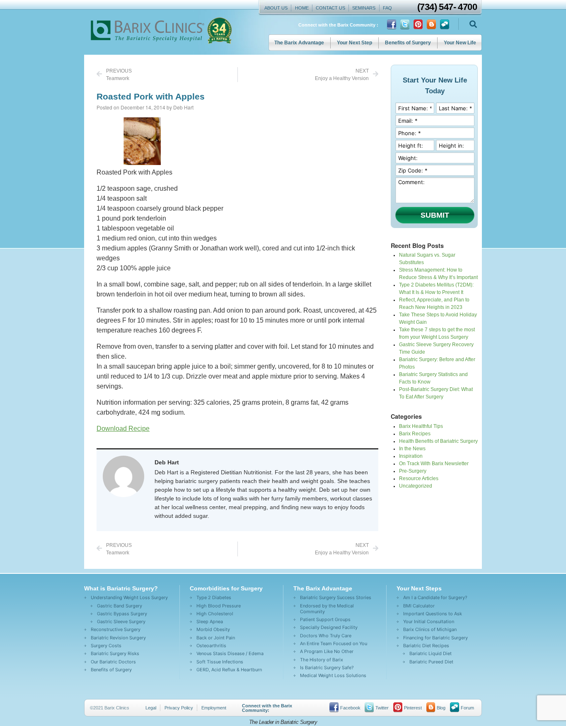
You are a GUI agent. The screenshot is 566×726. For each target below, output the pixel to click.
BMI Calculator (419, 606)
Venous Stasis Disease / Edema (230, 653)
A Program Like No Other (326, 651)
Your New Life (460, 43)
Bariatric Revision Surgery (118, 638)
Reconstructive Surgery (115, 629)
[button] (473, 24)
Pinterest (413, 707)
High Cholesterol (214, 614)
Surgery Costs (106, 645)
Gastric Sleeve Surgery (121, 621)
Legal (150, 707)
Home (302, 7)
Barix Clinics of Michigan (430, 629)
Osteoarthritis (211, 645)
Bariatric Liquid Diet (430, 653)
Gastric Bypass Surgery (122, 614)
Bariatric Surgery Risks (115, 653)
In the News (412, 449)
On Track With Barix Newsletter (434, 463)
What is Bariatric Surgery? (121, 588)
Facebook (350, 707)
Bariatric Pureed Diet (431, 662)
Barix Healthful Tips (421, 426)
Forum (467, 707)
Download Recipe (123, 428)
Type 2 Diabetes (213, 597)
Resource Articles (418, 478)
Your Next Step (354, 43)
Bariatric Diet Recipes (426, 645)
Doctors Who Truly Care (325, 636)
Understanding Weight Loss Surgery (129, 597)
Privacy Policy (178, 707)
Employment (213, 707)
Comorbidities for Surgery (226, 588)
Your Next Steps (419, 588)
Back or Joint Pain (215, 638)
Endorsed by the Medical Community (327, 608)
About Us (276, 7)
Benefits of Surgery (408, 43)
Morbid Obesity (213, 629)
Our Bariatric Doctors (113, 662)
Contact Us (330, 7)
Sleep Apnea (209, 621)
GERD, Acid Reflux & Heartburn (229, 670)
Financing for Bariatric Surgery (435, 638)
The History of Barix (321, 660)
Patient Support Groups (325, 619)
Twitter (382, 707)
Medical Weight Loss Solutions (333, 675)
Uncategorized (415, 486)
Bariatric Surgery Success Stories (335, 597)
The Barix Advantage (299, 43)
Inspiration (411, 456)
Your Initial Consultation (428, 621)
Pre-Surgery (412, 471)
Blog (441, 707)
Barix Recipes (415, 434)
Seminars (363, 7)
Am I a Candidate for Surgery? (435, 597)
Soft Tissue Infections (219, 662)
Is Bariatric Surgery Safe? (327, 667)
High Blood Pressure (218, 606)
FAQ (387, 7)
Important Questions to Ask (432, 614)
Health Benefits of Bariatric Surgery (438, 441)
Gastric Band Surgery (119, 606)
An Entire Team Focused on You (333, 643)
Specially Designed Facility (329, 627)
